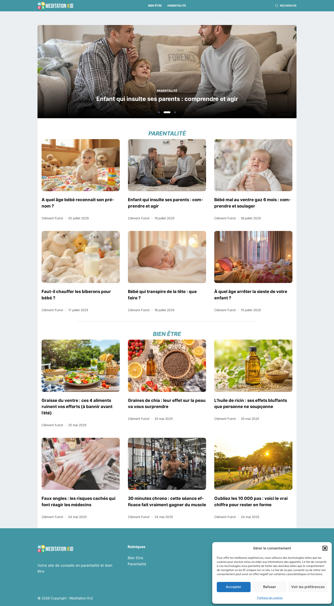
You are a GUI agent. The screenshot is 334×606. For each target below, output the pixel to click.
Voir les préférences (308, 587)
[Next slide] (271, 73)
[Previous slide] (63, 73)
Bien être (155, 5)
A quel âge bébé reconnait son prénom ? (78, 202)
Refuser (269, 587)
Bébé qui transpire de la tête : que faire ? (162, 294)
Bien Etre (135, 558)
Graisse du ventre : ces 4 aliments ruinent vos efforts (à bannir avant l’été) (77, 407)
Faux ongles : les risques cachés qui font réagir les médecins (78, 501)
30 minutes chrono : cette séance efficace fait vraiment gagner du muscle (167, 501)
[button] (325, 548)
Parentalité (176, 5)
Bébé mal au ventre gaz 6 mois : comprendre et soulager (252, 202)
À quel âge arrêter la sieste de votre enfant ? (250, 294)
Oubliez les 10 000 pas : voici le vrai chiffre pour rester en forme (251, 501)
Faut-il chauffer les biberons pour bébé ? (76, 294)
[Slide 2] (167, 112)
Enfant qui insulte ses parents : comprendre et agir (167, 98)
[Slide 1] (159, 112)
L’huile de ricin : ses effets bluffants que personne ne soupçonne (250, 403)
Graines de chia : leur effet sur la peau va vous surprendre (167, 403)
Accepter (233, 587)
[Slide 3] (175, 112)
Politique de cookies (270, 597)
